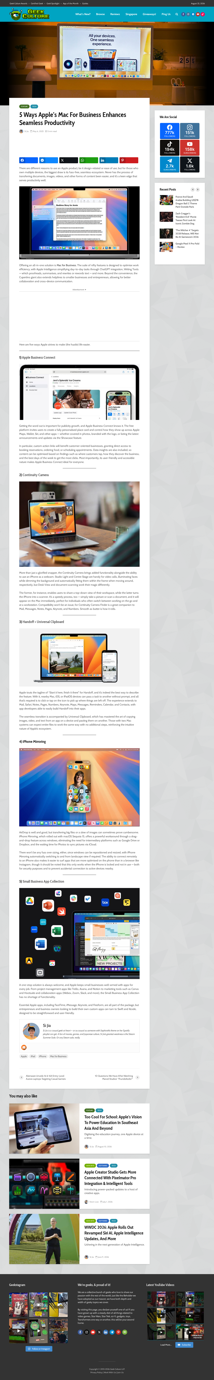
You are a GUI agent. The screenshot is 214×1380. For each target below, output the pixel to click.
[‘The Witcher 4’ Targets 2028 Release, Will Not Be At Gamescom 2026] (166, 233)
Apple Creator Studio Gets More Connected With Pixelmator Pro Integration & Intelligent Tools (110, 1177)
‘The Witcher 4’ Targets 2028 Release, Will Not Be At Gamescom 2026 (187, 233)
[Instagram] (86, 1332)
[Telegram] (112, 1332)
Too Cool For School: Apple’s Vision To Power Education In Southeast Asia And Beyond (113, 1122)
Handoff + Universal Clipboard (43, 621)
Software (103, 1166)
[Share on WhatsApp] (88, 160)
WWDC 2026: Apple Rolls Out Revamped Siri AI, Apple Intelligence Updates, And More (113, 1233)
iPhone (42, 1056)
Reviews (115, 14)
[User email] (24, 1047)
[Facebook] (80, 1332)
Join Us (120, 1372)
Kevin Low (94, 1201)
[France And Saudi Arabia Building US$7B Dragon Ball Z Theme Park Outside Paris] (166, 199)
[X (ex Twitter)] (99, 1332)
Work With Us (110, 1372)
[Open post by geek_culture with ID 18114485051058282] (38, 1331)
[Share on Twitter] (68, 160)
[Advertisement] (80, 145)
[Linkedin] (105, 1332)
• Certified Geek (36, 3)
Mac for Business (58, 1056)
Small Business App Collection (43, 881)
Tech (34, 106)
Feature (24, 106)
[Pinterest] (118, 1332)
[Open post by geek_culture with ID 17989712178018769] (58, 1331)
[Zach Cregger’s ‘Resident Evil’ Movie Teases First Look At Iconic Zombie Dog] (166, 216)
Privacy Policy (96, 1372)
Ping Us (166, 14)
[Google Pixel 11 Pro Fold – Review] (166, 246)
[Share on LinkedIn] (108, 160)
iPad (33, 1056)
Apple (24, 1056)
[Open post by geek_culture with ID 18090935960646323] (18, 1331)
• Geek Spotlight (51, 3)
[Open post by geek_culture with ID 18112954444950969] (38, 1305)
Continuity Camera (36, 475)
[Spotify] (124, 1332)
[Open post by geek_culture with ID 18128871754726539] (58, 1305)
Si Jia (26, 131)
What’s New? (82, 14)
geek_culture (18, 1295)
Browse (100, 14)
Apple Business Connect (38, 357)
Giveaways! (149, 14)
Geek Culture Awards (18, 3)
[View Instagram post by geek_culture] (25, 1315)
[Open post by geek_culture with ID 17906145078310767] (18, 1305)
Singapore (131, 14)
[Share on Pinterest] (129, 160)
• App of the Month (70, 3)
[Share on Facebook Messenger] (48, 160)
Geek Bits (90, 1166)
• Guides (84, 3)
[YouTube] (92, 1332)
